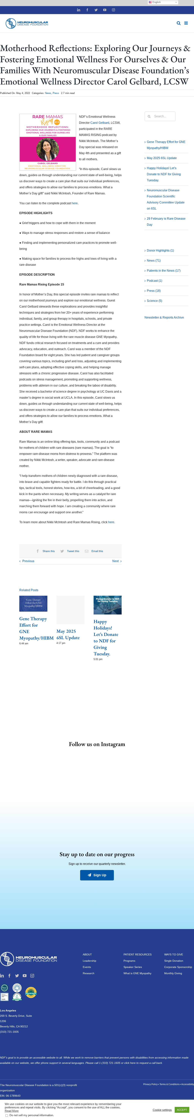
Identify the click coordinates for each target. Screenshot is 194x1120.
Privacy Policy (150, 1084)
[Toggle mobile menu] (186, 23)
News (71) (154, 260)
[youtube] (25, 976)
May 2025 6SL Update (162, 158)
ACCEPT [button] (182, 1109)
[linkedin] (2, 976)
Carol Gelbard (99, 122)
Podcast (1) (154, 280)
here (75, 203)
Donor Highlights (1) (160, 250)
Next (115, 561)
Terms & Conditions (170, 1084)
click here (130, 1062)
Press (56, 93)
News (48, 93)
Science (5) (154, 300)
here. (111, 522)
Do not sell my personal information (31, 1115)
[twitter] (17, 976)
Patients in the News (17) (164, 270)
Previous (28, 561)
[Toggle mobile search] (179, 23)
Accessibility (187, 1084)
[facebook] (9, 976)
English (156, 2)
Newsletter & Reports (159, 317)
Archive (179, 317)
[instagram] (32, 976)
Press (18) (154, 290)
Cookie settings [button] (162, 1109)
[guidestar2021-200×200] (17, 984)
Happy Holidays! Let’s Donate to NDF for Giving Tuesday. (164, 174)
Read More (12, 1110)
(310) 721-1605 (9, 1031)
